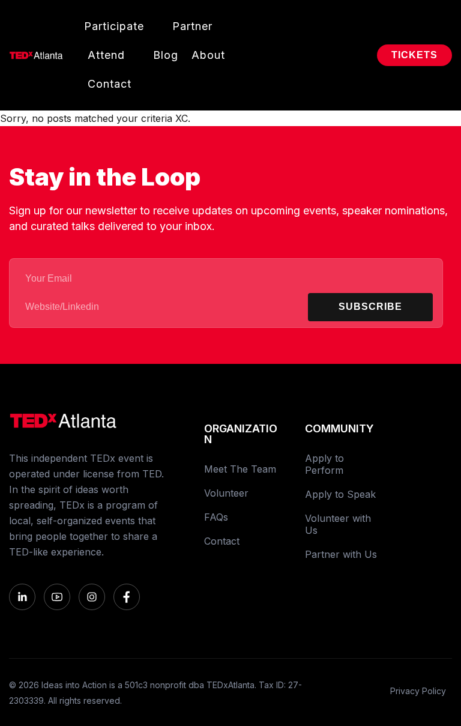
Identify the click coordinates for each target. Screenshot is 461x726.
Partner (192, 26)
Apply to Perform (324, 464)
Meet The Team (240, 469)
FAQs (216, 517)
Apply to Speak (340, 494)
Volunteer (226, 493)
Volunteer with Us (338, 524)
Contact (109, 83)
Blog (165, 55)
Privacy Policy (418, 691)
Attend (106, 55)
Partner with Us (341, 554)
